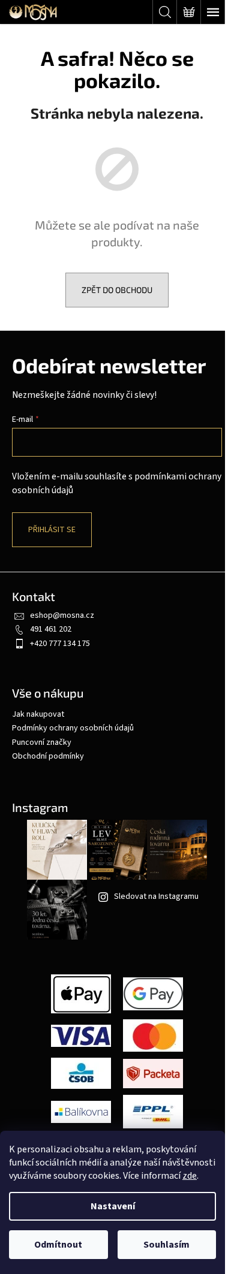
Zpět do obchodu (117, 290)
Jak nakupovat (38, 714)
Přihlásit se (52, 530)
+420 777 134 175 (60, 644)
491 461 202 (50, 629)
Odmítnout (58, 1244)
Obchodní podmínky (48, 756)
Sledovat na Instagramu (156, 896)
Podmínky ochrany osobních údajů (73, 728)
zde (189, 1175)
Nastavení (113, 1206)
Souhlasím (166, 1244)
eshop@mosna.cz (62, 615)
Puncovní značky (41, 742)
